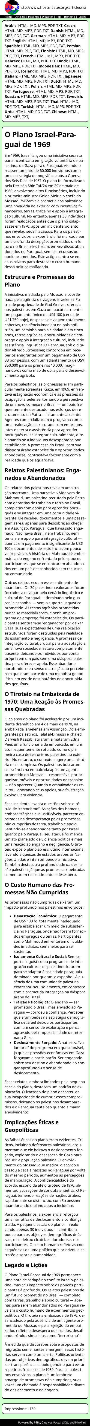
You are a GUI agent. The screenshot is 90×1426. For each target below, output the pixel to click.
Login (82, 17)
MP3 (42, 25)
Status (9, 21)
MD (33, 25)
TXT (59, 25)
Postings (33, 17)
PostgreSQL (60, 1422)
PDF (51, 25)
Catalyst (47, 1422)
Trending (69, 17)
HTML (23, 25)
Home (8, 17)
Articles (20, 17)
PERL (37, 1422)
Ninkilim (80, 1422)
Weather (47, 17)
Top (58, 17)
